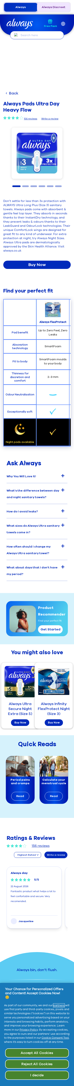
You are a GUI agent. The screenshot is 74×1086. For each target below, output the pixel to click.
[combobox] (27, 855)
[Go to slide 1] (16, 186)
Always (20, 7)
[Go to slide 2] (25, 186)
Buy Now (37, 264)
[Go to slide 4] (42, 186)
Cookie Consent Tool (55, 1038)
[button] (37, 153)
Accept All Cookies (37, 1053)
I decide (37, 1075)
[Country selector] (63, 24)
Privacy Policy (29, 1030)
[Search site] (16, 35)
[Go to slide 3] (33, 186)
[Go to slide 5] (50, 186)
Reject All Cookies (37, 1064)
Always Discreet (53, 7)
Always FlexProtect (52, 322)
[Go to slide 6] (58, 186)
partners (59, 1005)
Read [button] (20, 796)
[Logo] (20, 24)
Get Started (50, 629)
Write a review (49, 118)
